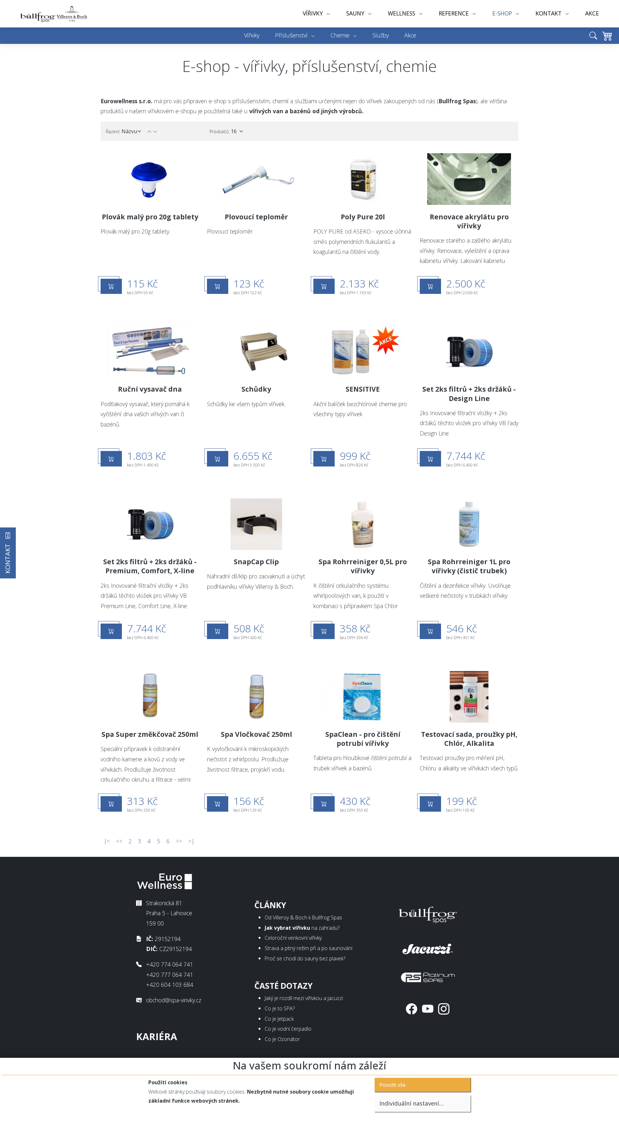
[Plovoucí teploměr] (256, 179)
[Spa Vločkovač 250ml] (256, 697)
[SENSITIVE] (362, 351)
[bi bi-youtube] (427, 1009)
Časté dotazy (283, 985)
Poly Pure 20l (363, 216)
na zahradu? (302, 927)
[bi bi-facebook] (411, 1009)
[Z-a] (149, 131)
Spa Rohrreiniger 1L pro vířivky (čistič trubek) (469, 566)
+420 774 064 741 (169, 964)
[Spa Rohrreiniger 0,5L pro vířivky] (362, 524)
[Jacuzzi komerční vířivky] (428, 947)
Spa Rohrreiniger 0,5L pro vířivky (363, 566)
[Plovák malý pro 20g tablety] (150, 179)
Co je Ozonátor (282, 1039)
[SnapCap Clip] (256, 524)
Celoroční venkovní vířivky (293, 937)
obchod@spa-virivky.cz (173, 1000)
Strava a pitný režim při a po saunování (308, 948)
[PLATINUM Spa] (428, 976)
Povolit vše (392, 1084)
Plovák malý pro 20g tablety (150, 216)
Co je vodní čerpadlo (288, 1028)
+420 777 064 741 (169, 974)
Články (270, 905)
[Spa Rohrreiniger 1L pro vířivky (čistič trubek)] (469, 524)
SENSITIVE (363, 389)
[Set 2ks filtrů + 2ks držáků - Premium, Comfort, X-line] (150, 524)
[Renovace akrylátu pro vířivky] (469, 179)
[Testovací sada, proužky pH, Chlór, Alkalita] (469, 697)
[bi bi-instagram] (443, 1009)
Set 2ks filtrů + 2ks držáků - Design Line (469, 394)
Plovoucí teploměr (256, 216)
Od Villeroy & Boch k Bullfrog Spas (303, 917)
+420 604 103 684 (169, 984)
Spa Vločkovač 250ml (256, 734)
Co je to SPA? (280, 1008)
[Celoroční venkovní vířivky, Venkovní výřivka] (428, 913)
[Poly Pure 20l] (362, 179)
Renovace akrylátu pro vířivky (469, 221)
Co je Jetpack (279, 1018)
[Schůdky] (256, 351)
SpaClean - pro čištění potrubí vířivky (362, 739)
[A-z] (155, 131)
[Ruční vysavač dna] (150, 351)
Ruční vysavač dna (150, 389)
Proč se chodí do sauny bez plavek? (305, 958)
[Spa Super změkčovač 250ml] (150, 697)
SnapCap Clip (256, 561)
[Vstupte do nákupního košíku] (606, 40)
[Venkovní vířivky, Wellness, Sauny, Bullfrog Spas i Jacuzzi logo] (54, 13)
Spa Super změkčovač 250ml (150, 734)
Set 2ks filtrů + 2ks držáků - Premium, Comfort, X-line (150, 566)
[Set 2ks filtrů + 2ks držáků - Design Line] (469, 351)
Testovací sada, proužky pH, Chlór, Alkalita (469, 739)
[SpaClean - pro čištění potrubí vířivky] (362, 697)
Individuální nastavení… (411, 1103)
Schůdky (256, 389)
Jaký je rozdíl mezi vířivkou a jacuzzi (304, 998)
